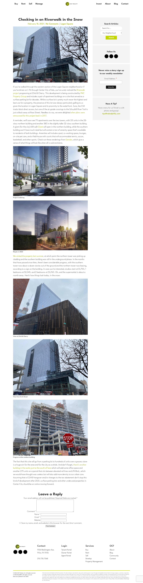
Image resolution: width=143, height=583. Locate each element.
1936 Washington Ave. (45, 550)
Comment (31, 511)
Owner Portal (66, 553)
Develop (89, 559)
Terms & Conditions (119, 578)
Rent (87, 553)
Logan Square (67, 24)
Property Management (94, 561)
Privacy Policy (112, 578)
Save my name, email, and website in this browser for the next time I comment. (51, 523)
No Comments (52, 24)
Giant (40, 127)
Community (114, 556)
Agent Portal (66, 556)
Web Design (126, 578)
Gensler (69, 140)
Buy (87, 550)
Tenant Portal (66, 550)
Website (37, 520)
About (112, 550)
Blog (111, 553)
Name (37, 514)
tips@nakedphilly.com (111, 114)
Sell (87, 556)
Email (37, 517)
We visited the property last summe (28, 256)
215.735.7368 (42, 559)
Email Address (110, 79)
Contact (113, 559)
